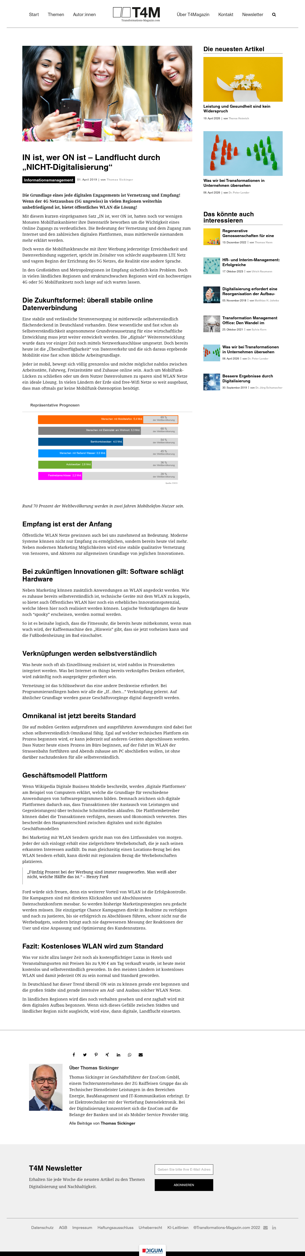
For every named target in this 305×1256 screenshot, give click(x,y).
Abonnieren (184, 1185)
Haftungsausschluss (116, 1227)
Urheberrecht (150, 1227)
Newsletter (252, 14)
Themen (56, 14)
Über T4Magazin (193, 14)
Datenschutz (42, 1227)
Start (34, 14)
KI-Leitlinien (177, 1227)
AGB (63, 1227)
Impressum (82, 1227)
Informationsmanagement (48, 180)
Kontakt (225, 14)
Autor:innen (84, 14)
